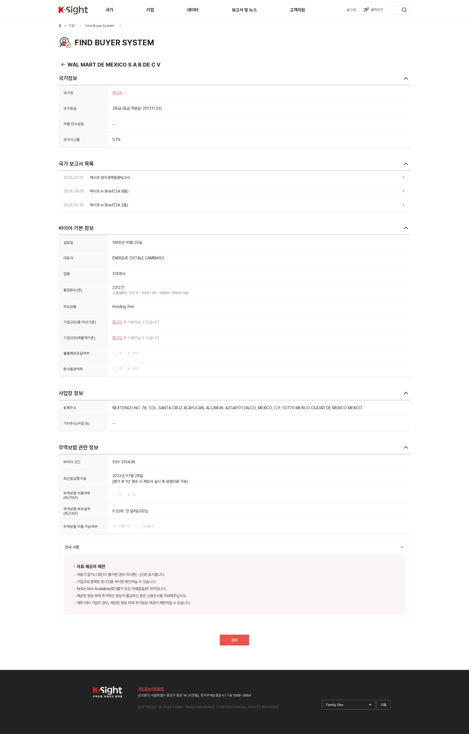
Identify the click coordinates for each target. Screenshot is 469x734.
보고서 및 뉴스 (244, 9)
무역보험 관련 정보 (78, 447)
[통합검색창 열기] (398, 9)
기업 (150, 9)
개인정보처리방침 (151, 688)
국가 (109, 9)
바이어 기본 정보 (76, 228)
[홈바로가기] (73, 10)
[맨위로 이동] (455, 671)
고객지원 (297, 9)
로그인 (117, 322)
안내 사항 (72, 547)
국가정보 (68, 78)
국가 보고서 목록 (76, 163)
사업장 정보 (71, 393)
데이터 (193, 9)
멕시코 (117, 92)
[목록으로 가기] (63, 64)
